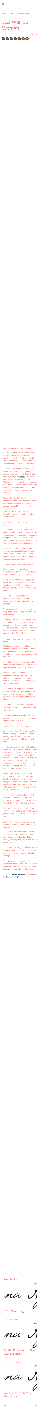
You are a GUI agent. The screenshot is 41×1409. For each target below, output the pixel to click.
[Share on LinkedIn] (19, 38)
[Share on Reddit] (23, 38)
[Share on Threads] (15, 38)
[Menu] (38, 4)
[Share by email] (3, 38)
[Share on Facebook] (7, 38)
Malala (22, 477)
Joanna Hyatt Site (13, 877)
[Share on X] (11, 38)
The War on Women (18, 874)
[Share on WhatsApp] (27, 38)
